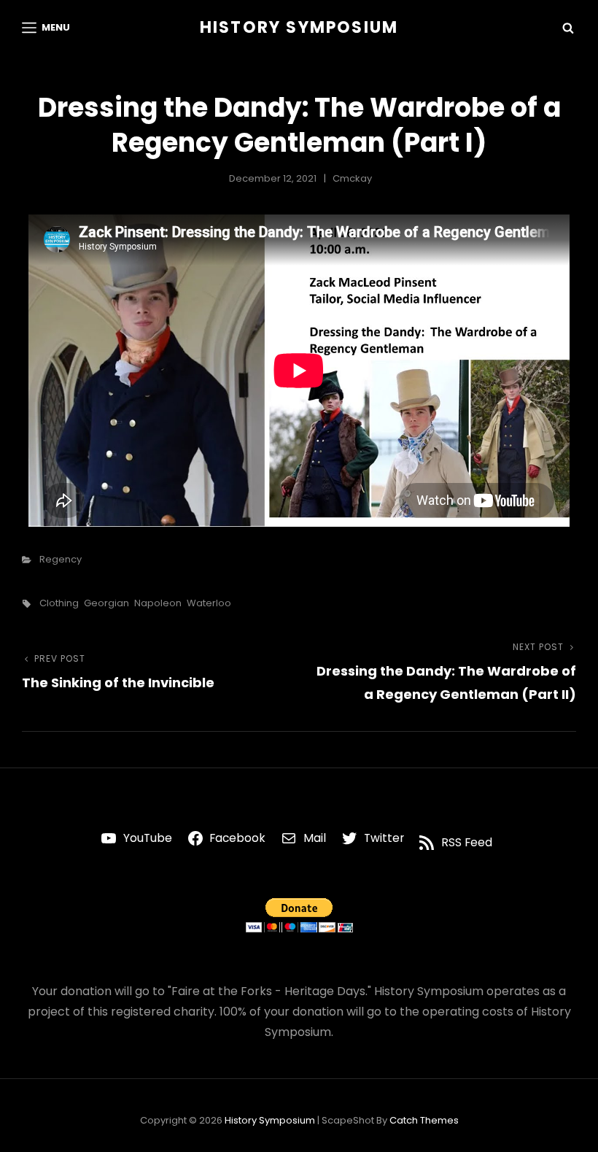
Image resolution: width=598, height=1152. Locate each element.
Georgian (106, 603)
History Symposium (299, 27)
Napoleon (158, 603)
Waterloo (209, 603)
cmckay (352, 178)
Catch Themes (424, 1120)
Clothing (59, 603)
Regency (60, 559)
